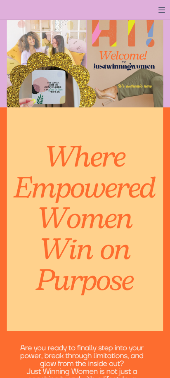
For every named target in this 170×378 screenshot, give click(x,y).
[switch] (162, 10)
